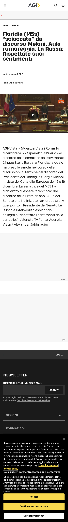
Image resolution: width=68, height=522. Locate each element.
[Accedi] (63, 5)
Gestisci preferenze (33, 515)
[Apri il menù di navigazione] (5, 5)
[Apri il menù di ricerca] (55, 5)
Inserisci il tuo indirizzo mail (22, 383)
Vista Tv (15, 26)
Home (5, 26)
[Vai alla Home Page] (34, 5)
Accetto (34, 496)
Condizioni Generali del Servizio (33, 400)
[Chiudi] (64, 439)
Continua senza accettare (34, 506)
